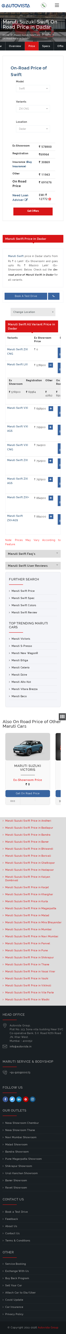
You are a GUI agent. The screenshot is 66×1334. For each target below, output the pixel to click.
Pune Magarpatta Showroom (23, 1158)
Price (32, 46)
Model (20, 81)
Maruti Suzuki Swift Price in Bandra (28, 834)
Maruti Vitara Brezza (25, 689)
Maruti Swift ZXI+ (18, 497)
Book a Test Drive (16, 1211)
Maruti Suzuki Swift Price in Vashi (26, 978)
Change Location (24, 312)
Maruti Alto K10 (21, 681)
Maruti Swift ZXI (17, 460)
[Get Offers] (33, 211)
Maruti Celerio (21, 667)
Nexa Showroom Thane (20, 1130)
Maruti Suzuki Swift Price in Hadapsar (29, 869)
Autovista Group (48, 1327)
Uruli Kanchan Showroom (21, 1173)
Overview (15, 46)
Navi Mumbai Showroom (21, 1137)
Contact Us (12, 1233)
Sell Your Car (13, 1285)
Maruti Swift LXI (17, 364)
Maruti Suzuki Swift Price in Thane (27, 964)
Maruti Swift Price (23, 591)
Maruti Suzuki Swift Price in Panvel (27, 943)
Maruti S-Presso (22, 646)
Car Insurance (14, 1307)
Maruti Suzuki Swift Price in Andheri (28, 820)
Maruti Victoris (21, 638)
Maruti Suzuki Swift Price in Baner (27, 841)
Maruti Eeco (19, 696)
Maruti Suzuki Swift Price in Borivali (28, 855)
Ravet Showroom (16, 1187)
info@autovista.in (21, 1046)
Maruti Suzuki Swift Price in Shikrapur (29, 957)
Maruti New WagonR (25, 653)
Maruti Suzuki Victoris (27, 767)
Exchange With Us (17, 1271)
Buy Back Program (17, 1278)
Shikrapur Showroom (18, 1166)
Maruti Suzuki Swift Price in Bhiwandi (29, 848)
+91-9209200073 (20, 1072)
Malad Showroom (16, 1144)
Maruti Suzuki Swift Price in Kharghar (29, 894)
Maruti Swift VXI (17, 408)
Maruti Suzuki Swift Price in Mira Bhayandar (33, 922)
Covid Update (14, 1299)
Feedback (11, 1219)
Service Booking (15, 1263)
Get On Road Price (28, 793)
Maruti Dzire (19, 674)
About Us (11, 1226)
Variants (21, 101)
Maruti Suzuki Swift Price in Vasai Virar (30, 971)
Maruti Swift (16, 256)
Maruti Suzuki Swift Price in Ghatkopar (30, 862)
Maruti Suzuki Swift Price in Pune (26, 950)
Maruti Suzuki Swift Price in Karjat (27, 887)
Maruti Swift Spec (23, 598)
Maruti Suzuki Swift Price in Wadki (27, 999)
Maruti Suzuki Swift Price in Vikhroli (28, 985)
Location (21, 121)
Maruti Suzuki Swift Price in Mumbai (28, 929)
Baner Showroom (16, 1180)
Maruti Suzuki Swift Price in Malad (27, 915)
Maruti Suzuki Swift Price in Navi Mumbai (31, 936)
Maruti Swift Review (24, 612)
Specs (46, 46)
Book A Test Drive (26, 296)
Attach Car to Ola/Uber (20, 1292)
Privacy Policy (14, 1314)
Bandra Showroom (17, 1151)
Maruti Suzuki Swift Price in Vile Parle (29, 992)
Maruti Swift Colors (24, 605)
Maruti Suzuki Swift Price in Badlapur (29, 827)
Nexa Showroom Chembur (22, 1123)
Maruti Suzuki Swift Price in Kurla (26, 901)
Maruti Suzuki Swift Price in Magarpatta (30, 908)
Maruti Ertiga (20, 660)
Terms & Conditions (17, 1240)
